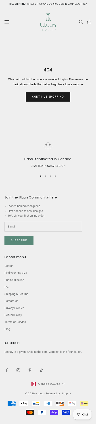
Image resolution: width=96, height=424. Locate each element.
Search (8, 265)
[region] (48, 155)
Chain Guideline (14, 280)
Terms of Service (15, 322)
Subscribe (19, 240)
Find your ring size (15, 272)
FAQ (7, 286)
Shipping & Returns (16, 294)
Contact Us (11, 301)
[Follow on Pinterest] (30, 370)
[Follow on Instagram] (18, 370)
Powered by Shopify (58, 393)
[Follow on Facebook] (6, 370)
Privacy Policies (14, 308)
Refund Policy (13, 315)
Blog (7, 329)
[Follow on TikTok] (41, 370)
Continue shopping (48, 96)
